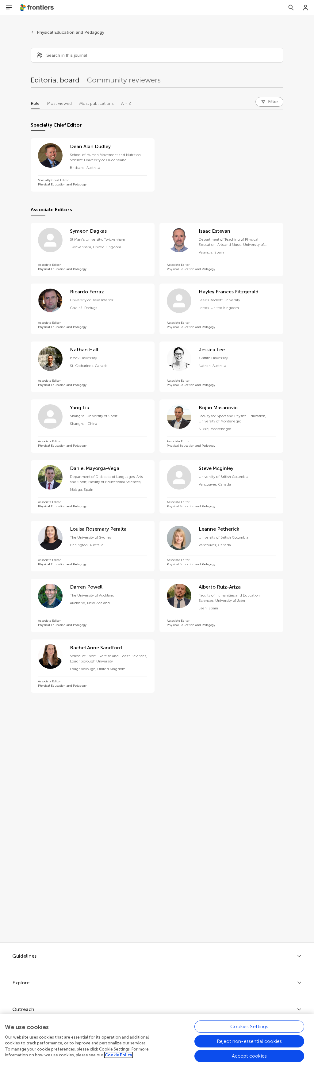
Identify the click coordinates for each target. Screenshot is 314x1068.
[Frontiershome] (37, 7)
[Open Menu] (9, 7)
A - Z (126, 103)
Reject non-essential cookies (249, 1041)
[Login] (305, 7)
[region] (157, 1041)
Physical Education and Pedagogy (70, 32)
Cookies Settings (249, 1026)
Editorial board (55, 79)
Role (35, 103)
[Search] (291, 7)
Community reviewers (124, 79)
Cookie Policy (118, 1055)
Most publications (96, 103)
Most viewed (59, 103)
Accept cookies (249, 1056)
